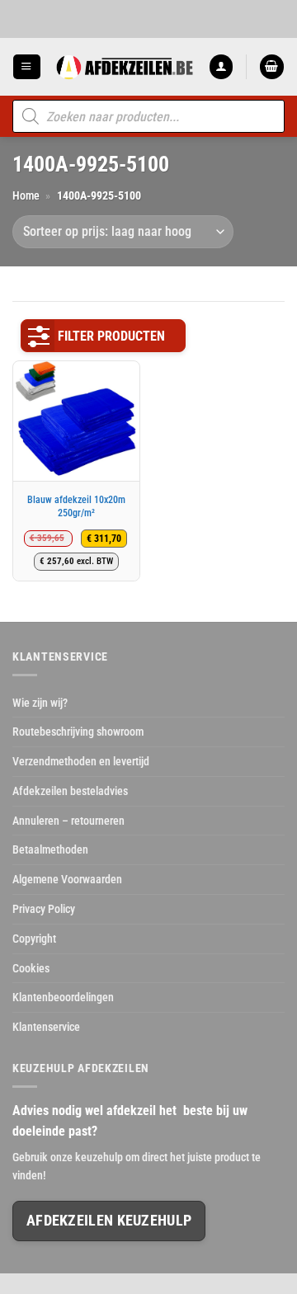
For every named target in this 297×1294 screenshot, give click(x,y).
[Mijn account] (221, 66)
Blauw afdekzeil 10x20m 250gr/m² (76, 506)
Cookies (31, 968)
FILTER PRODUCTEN (111, 336)
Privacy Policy (43, 908)
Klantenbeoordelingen (63, 997)
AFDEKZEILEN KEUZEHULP (108, 1220)
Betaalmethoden (50, 849)
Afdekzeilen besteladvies (70, 791)
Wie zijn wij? (40, 702)
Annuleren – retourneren (68, 820)
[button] (26, 66)
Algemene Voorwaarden (67, 879)
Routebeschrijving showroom (78, 731)
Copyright (34, 938)
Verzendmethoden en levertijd (80, 761)
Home (26, 195)
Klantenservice (46, 1026)
